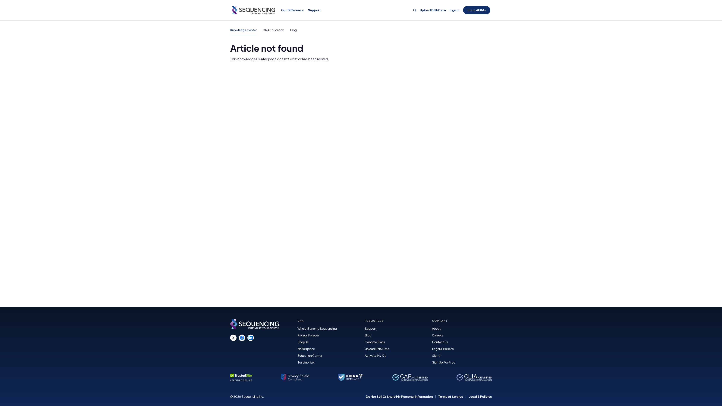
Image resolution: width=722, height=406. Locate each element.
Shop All (303, 342)
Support (370, 328)
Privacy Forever (308, 335)
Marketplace (306, 349)
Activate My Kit (375, 356)
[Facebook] (242, 338)
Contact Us (440, 342)
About (436, 328)
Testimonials (306, 362)
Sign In (454, 10)
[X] (233, 338)
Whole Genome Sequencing (317, 328)
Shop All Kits (477, 10)
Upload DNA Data (433, 10)
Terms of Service (450, 396)
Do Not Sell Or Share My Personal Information (399, 396)
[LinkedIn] (250, 338)
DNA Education (273, 30)
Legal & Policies (443, 349)
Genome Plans (375, 342)
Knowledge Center (243, 30)
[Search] (414, 10)
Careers (437, 335)
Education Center (309, 356)
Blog (293, 30)
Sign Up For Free (443, 362)
